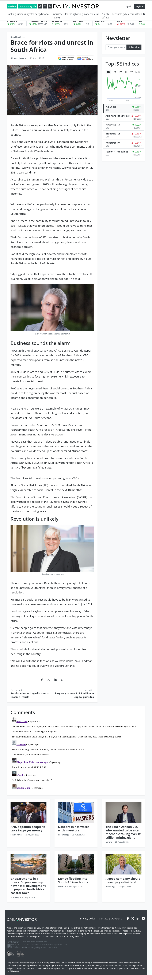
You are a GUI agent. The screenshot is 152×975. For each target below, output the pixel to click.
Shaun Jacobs (18, 58)
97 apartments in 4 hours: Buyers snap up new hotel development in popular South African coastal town (28, 886)
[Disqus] (76, 753)
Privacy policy (87, 918)
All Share (111, 106)
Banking (11, 14)
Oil (140, 20)
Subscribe (134, 47)
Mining (79, 14)
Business (21, 14)
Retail (96, 14)
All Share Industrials (118, 115)
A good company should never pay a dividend (123, 880)
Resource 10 (113, 142)
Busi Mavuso (69, 425)
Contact (103, 918)
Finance (45, 14)
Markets (12, 6)
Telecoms (130, 14)
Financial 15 (113, 124)
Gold (119, 20)
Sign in (128, 6)
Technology (118, 14)
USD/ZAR (56, 20)
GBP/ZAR (78, 20)
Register (140, 6)
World (139, 14)
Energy (37, 14)
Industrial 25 (113, 133)
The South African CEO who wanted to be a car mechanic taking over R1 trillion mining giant (123, 832)
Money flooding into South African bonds (73, 880)
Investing (70, 14)
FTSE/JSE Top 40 (38, 20)
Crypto (29, 14)
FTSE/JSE (12, 20)
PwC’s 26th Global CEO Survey (29, 350)
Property (88, 14)
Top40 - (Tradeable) (117, 151)
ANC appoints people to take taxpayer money (28, 828)
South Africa (105, 15)
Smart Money (26, 6)
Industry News (57, 15)
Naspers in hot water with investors (73, 828)
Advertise (116, 918)
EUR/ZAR (100, 20)
